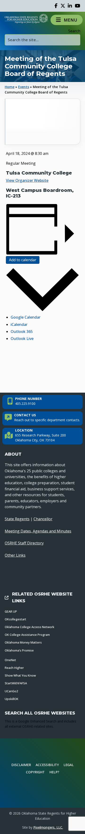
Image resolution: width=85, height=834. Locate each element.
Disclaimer (21, 765)
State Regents (17, 518)
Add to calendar (22, 259)
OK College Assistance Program (27, 635)
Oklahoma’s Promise (19, 650)
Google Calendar (25, 317)
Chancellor (43, 518)
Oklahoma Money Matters (23, 642)
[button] (67, 20)
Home (9, 87)
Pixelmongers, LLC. (48, 827)
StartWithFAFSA (16, 683)
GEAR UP (11, 611)
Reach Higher (14, 668)
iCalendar (19, 324)
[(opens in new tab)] (42, 791)
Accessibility (47, 765)
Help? (54, 772)
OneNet (10, 660)
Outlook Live (22, 338)
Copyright (35, 772)
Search (74, 31)
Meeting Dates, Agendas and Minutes (38, 531)
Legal (69, 765)
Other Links (15, 555)
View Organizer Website (27, 180)
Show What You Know (20, 675)
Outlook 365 (22, 331)
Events (23, 87)
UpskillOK (11, 699)
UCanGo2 (11, 691)
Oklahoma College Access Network (29, 627)
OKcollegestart (15, 619)
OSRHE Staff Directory (24, 543)
